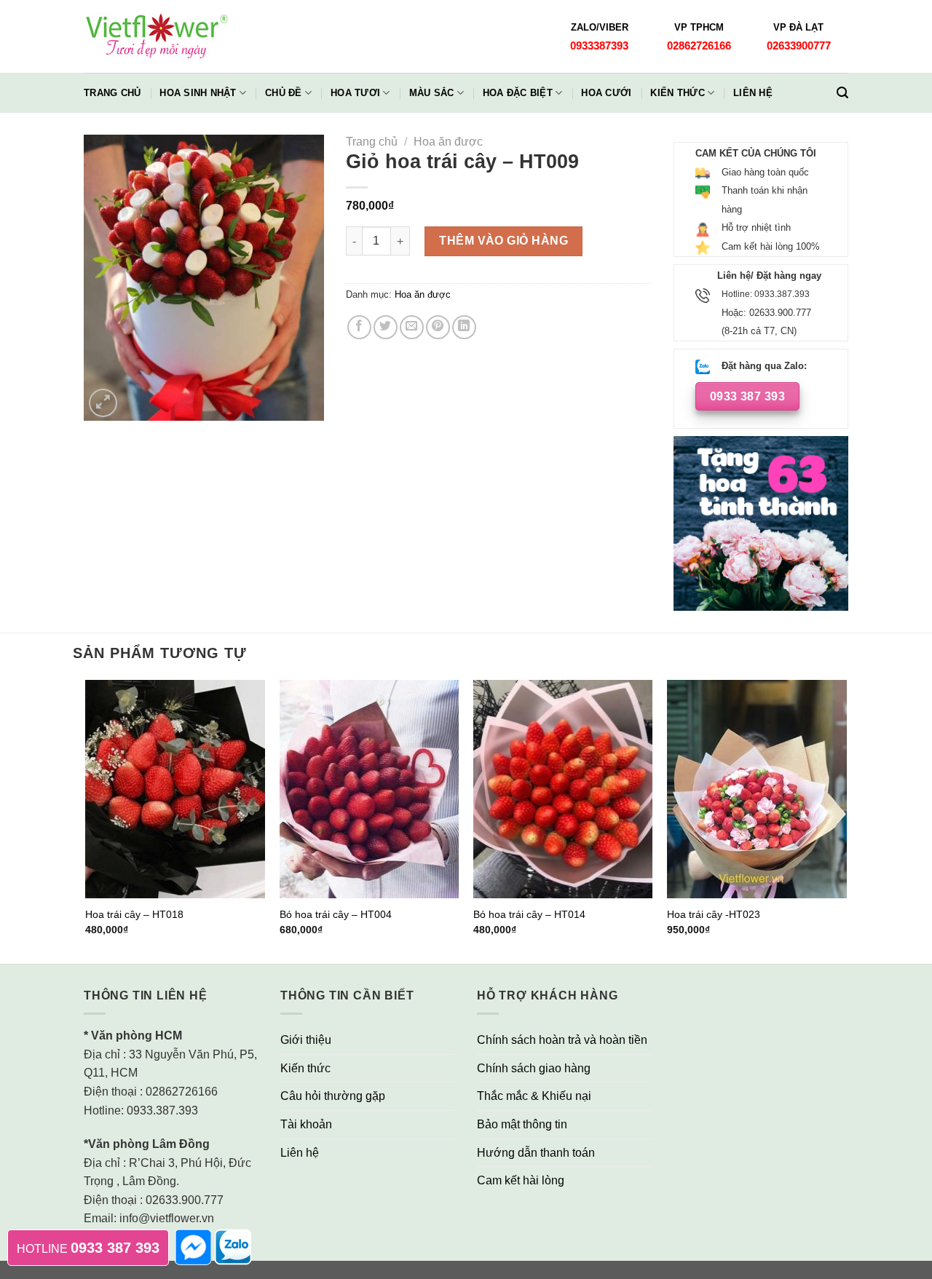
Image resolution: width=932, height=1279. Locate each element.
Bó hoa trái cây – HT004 (336, 914)
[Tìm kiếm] (842, 93)
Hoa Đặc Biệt (518, 92)
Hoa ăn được (448, 141)
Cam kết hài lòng (520, 1180)
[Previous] (87, 820)
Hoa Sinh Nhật (197, 92)
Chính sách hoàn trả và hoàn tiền (562, 1040)
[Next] (846, 820)
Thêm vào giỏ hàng (503, 240)
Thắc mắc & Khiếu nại (534, 1096)
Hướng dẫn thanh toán (536, 1153)
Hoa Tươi (355, 92)
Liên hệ (753, 92)
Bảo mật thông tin (522, 1124)
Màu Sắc (431, 92)
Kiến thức (677, 92)
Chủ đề (283, 92)
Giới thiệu (305, 1040)
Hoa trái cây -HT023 (713, 914)
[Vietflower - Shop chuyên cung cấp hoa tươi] (156, 36)
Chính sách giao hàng (534, 1068)
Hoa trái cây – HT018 (134, 914)
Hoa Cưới (606, 92)
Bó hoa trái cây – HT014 (529, 914)
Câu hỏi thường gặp (332, 1096)
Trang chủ (112, 92)
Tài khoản (306, 1124)
